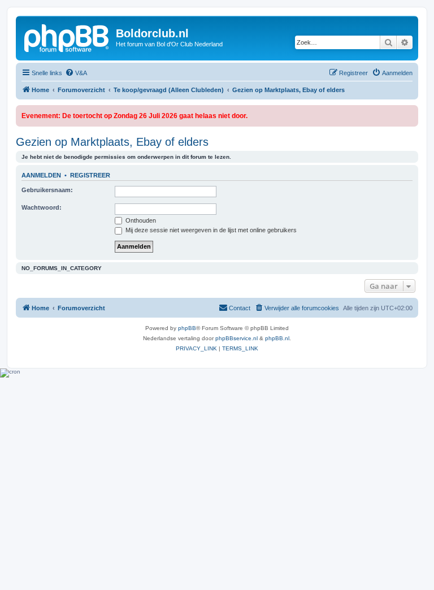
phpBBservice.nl (236, 338)
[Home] (67, 37)
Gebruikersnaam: (47, 189)
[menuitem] (76, 73)
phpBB (187, 328)
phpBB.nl (277, 338)
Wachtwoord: (41, 207)
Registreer (90, 175)
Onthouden (140, 220)
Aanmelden (41, 175)
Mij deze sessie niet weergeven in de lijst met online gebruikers (210, 230)
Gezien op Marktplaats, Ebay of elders (112, 142)
